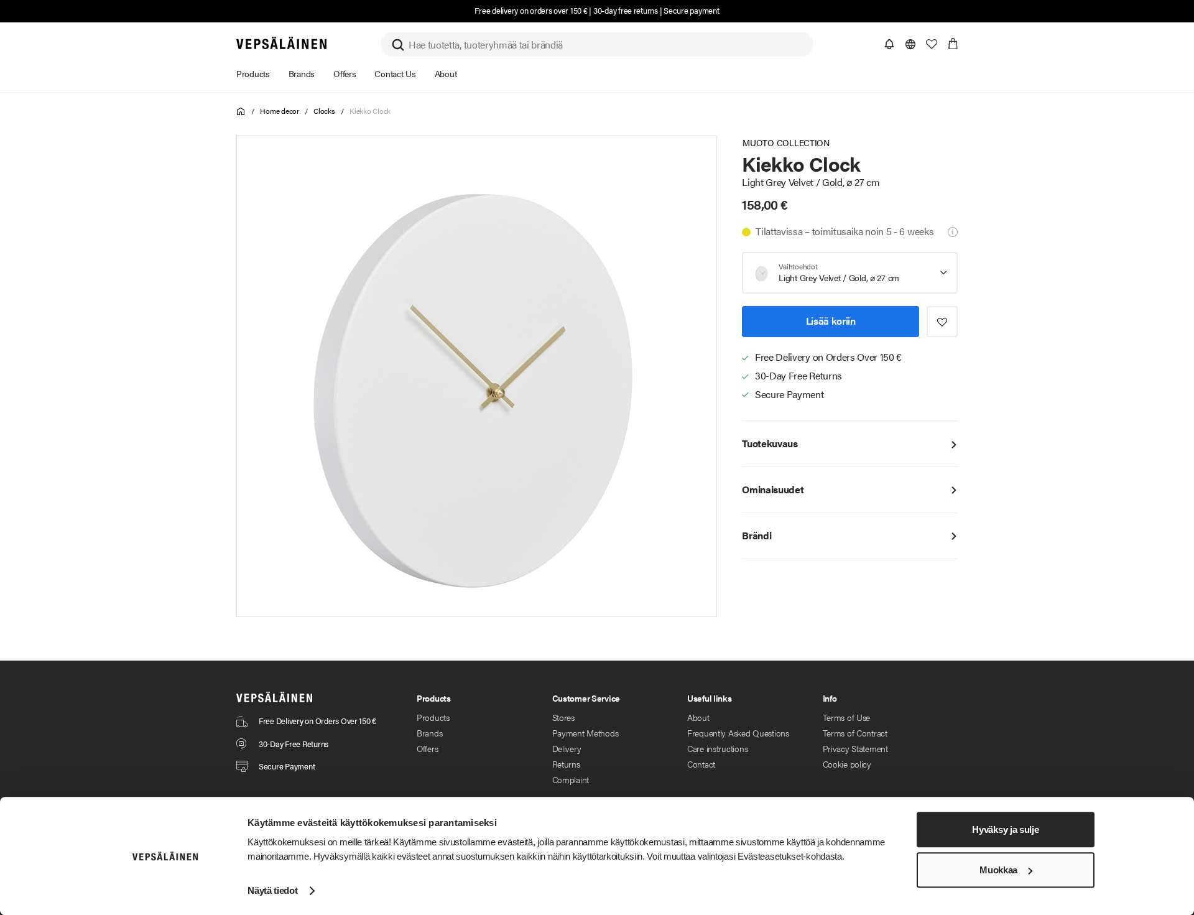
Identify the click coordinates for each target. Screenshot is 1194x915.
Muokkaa (998, 870)
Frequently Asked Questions (738, 733)
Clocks (324, 110)
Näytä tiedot (272, 890)
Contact (701, 764)
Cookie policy (847, 764)
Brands (429, 733)
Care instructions (717, 748)
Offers (427, 748)
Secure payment (691, 10)
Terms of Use (847, 717)
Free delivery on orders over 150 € (530, 10)
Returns (566, 764)
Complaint (570, 779)
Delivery (566, 748)
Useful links (709, 698)
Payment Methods (585, 733)
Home (241, 112)
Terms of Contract (855, 733)
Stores (563, 717)
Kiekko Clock (370, 110)
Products (433, 717)
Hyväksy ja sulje (1005, 829)
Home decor (279, 110)
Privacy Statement (855, 748)
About (698, 717)
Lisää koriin (831, 321)
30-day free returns (625, 10)
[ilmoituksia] (889, 44)
